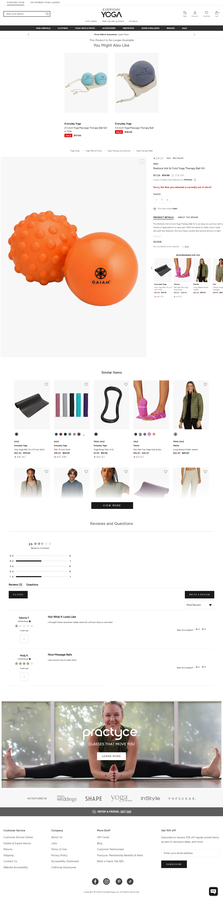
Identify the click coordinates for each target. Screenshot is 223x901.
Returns (7, 849)
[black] (16, 434)
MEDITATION (128, 28)
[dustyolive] (175, 434)
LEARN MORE (111, 756)
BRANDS (171, 28)
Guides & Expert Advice (17, 843)
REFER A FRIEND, (114, 811)
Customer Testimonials (110, 849)
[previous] (28, 34)
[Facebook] (95, 881)
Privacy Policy (59, 855)
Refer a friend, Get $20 (110, 861)
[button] (158, 158)
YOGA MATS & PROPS (85, 28)
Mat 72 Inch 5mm (62, 447)
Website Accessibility (15, 867)
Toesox (177, 284)
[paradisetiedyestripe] (149, 434)
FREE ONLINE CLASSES (113, 21)
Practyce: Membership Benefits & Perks (120, 855)
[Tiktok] (130, 881)
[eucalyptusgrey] (69, 434)
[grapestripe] (144, 434)
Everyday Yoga (160, 284)
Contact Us (10, 861)
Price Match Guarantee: (111, 34)
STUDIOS (133, 21)
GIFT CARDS (91, 21)
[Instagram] (107, 881)
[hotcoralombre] (153, 434)
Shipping (8, 855)
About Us (56, 837)
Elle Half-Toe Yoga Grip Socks (181, 288)
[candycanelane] (140, 434)
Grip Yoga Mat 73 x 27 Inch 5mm (163, 288)
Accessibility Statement (65, 861)
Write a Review (201, 596)
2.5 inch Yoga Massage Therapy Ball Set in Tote (85, 127)
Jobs (54, 843)
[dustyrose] (74, 434)
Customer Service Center (18, 837)
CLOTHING (63, 28)
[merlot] (60, 434)
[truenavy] (56, 434)
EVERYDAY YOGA (15, 2)
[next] (194, 34)
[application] (213, 891)
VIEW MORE (112, 505)
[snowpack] (135, 434)
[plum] (79, 434)
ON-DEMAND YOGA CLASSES (45, 2)
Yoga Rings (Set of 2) (104, 447)
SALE (184, 28)
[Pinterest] (119, 881)
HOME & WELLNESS (150, 28)
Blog (99, 843)
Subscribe (174, 864)
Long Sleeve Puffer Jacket (200, 288)
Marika (196, 284)
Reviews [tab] (15, 585)
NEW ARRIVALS (43, 28)
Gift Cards (103, 837)
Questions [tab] (32, 585)
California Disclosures (63, 867)
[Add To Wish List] (142, 160)
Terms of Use (59, 849)
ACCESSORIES (109, 28)
